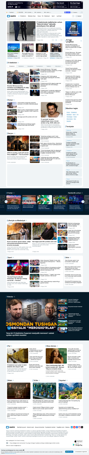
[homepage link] (11, 16)
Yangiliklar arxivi (60, 427)
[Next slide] (61, 40)
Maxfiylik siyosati (21, 427)
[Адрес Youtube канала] (74, 427)
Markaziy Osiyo (32, 16)
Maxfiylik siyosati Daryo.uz (10, 453)
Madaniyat (47, 16)
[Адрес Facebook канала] (77, 427)
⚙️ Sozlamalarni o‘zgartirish (81, 451)
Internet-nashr (30, 427)
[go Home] (10, 427)
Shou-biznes (70, 119)
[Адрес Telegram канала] (72, 427)
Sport (53, 16)
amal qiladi (45, 31)
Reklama (67, 427)
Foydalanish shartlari (50, 427)
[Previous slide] (53, 40)
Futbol (75, 116)
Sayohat (69, 121)
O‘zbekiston (23, 16)
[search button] (73, 16)
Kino (75, 119)
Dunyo (39, 16)
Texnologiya (69, 116)
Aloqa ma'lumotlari (39, 427)
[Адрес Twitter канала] (82, 427)
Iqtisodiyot (69, 114)
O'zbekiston (74, 112)
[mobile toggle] (19, 16)
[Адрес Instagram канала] (79, 427)
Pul (42, 16)
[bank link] (20, 12)
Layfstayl (59, 16)
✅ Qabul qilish (69, 451)
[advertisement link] (67, 12)
